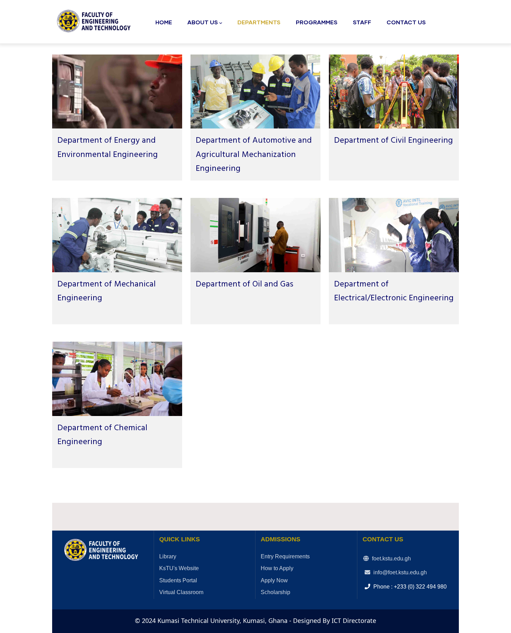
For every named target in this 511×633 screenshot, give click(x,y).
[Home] (95, 20)
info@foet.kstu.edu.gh (399, 572)
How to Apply (277, 568)
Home (163, 22)
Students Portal (178, 580)
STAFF (362, 22)
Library (167, 556)
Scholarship (275, 592)
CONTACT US (406, 22)
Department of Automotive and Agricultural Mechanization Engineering (254, 154)
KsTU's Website (179, 568)
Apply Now (274, 580)
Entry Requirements (285, 556)
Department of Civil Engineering (393, 140)
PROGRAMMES (317, 22)
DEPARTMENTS (259, 22)
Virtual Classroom (181, 592)
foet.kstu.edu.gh (391, 558)
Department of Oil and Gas (244, 284)
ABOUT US (202, 22)
